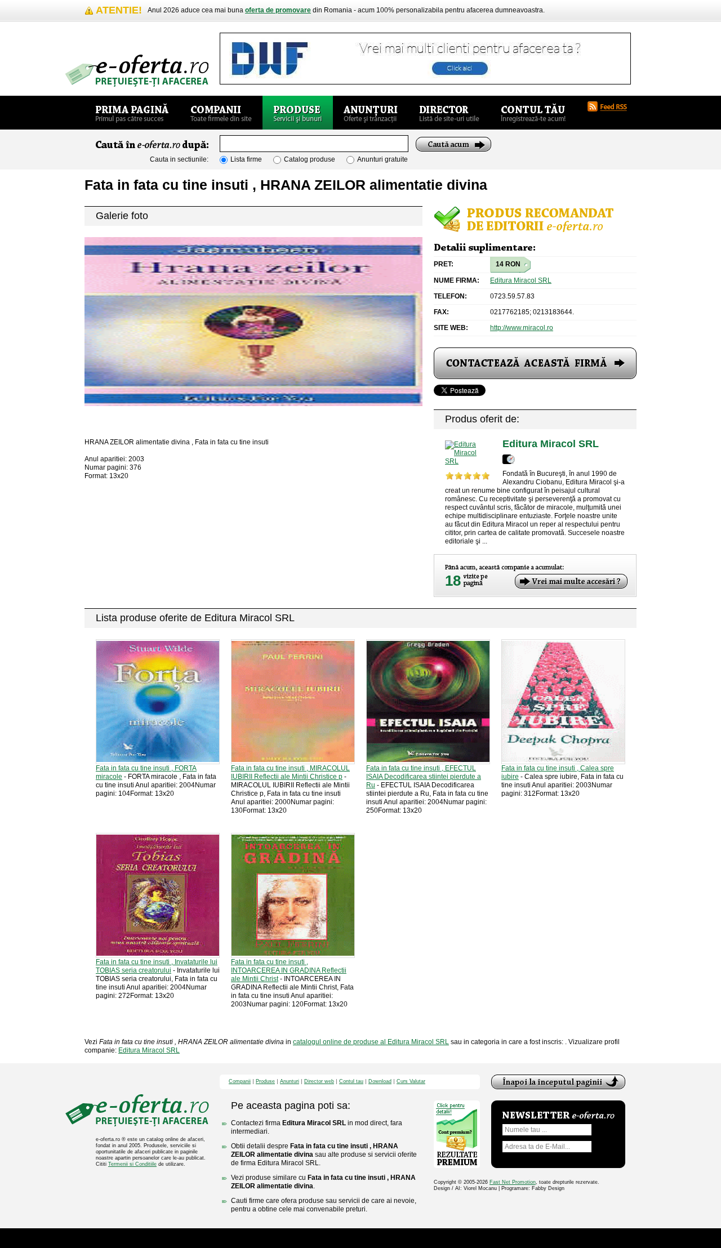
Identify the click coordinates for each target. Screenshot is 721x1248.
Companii (240, 1081)
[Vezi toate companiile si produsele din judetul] (508, 459)
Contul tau (351, 1081)
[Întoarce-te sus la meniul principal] (558, 1082)
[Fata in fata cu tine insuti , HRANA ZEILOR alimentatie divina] (253, 321)
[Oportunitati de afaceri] (132, 113)
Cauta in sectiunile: (179, 159)
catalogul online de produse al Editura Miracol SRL (371, 1042)
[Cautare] (453, 144)
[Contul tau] (533, 113)
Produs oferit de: (482, 419)
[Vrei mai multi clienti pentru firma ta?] (571, 581)
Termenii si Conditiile (132, 1164)
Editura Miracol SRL (520, 280)
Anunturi (289, 1081)
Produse (265, 1081)
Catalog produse (309, 159)
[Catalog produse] (297, 113)
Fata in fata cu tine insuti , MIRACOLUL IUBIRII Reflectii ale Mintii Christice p (290, 772)
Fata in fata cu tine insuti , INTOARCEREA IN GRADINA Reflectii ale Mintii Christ (288, 970)
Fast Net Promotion (512, 1182)
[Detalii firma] (468, 453)
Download (379, 1081)
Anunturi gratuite (382, 159)
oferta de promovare (278, 10)
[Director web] (449, 113)
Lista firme (246, 159)
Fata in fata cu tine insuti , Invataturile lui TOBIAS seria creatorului (156, 966)
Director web (319, 1081)
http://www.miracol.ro (521, 328)
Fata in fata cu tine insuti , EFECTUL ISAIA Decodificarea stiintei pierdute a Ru (423, 776)
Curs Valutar (411, 1081)
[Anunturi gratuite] (370, 113)
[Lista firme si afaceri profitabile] (136, 71)
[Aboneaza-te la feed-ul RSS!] (612, 106)
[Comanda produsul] (535, 363)
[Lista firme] (221, 113)
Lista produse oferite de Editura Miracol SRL (195, 617)
